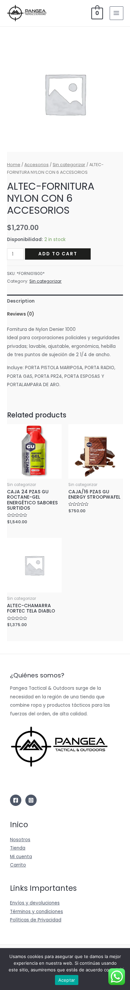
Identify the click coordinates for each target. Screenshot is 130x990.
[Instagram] (31, 800)
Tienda (17, 848)
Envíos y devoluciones (35, 903)
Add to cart (57, 254)
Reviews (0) (20, 314)
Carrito (18, 865)
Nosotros (20, 840)
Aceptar (66, 980)
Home (13, 164)
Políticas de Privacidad (35, 920)
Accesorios (36, 164)
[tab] (65, 301)
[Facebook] (15, 800)
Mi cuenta (21, 857)
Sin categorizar (69, 164)
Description (21, 301)
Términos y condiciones (36, 911)
